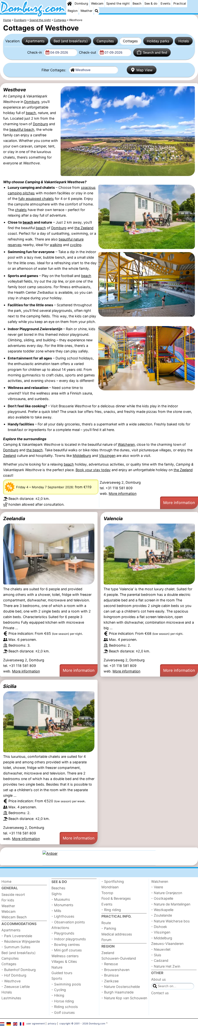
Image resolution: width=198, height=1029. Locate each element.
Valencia (113, 518)
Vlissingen (107, 455)
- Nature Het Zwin (165, 966)
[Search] (96, 11)
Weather (86, 11)
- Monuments (62, 905)
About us (158, 979)
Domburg (81, 3)
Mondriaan (110, 887)
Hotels (183, 41)
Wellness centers (65, 956)
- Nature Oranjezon (166, 893)
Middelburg (82, 455)
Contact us (160, 993)
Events (165, 3)
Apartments (35, 41)
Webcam (97, 3)
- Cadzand (159, 960)
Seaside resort (13, 894)
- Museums (60, 899)
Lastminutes (11, 998)
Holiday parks (158, 41)
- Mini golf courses (66, 950)
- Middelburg (161, 938)
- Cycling (58, 990)
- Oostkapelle (162, 898)
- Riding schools (64, 1007)
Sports (56, 978)
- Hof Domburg (13, 975)
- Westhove (11, 981)
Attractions (60, 928)
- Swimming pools (66, 984)
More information (122, 493)
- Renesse (109, 964)
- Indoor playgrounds (68, 939)
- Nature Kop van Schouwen (124, 998)
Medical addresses (116, 934)
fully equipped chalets (36, 199)
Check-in (35, 52)
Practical (179, 3)
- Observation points (68, 922)
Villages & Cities (64, 961)
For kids (7, 900)
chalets (21, 210)
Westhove (14, 90)
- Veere (157, 887)
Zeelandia (14, 518)
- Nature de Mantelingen (170, 904)
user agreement (35, 1023)
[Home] (69, 3)
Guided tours (61, 973)
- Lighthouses (62, 916)
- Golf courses (63, 1012)
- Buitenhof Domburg (18, 970)
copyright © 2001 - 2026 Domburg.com (82, 1023)
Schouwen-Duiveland (118, 958)
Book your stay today (93, 470)
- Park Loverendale (16, 936)
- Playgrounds (62, 933)
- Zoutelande (161, 915)
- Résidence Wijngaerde (20, 941)
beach (31, 113)
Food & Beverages (116, 898)
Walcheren (126, 444)
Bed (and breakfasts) (71, 41)
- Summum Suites (15, 947)
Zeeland (87, 228)
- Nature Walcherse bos (170, 921)
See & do (150, 3)
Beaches (58, 888)
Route (106, 923)
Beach (137, 3)
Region (73, 11)
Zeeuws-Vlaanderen (167, 943)
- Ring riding (111, 910)
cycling (75, 245)
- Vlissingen (160, 932)
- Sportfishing (112, 881)
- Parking (108, 928)
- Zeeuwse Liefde (15, 987)
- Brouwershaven (115, 970)
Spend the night (118, 3)
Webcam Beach (14, 917)
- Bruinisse (110, 975)
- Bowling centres (65, 944)
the (77, 228)
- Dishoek (159, 927)
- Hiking (57, 995)
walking (56, 245)
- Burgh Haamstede (117, 992)
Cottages (130, 41)
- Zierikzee (110, 981)
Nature (56, 967)
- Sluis (156, 955)
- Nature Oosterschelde (120, 987)
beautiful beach (21, 129)
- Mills (56, 911)
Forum (106, 940)
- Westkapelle (162, 910)
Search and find (155, 52)
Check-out (88, 52)
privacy (52, 1023)
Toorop (107, 893)
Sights (56, 894)
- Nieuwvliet (160, 949)
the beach (34, 450)
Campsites (105, 41)
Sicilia (9, 686)
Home (6, 881)
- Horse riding (62, 1001)
